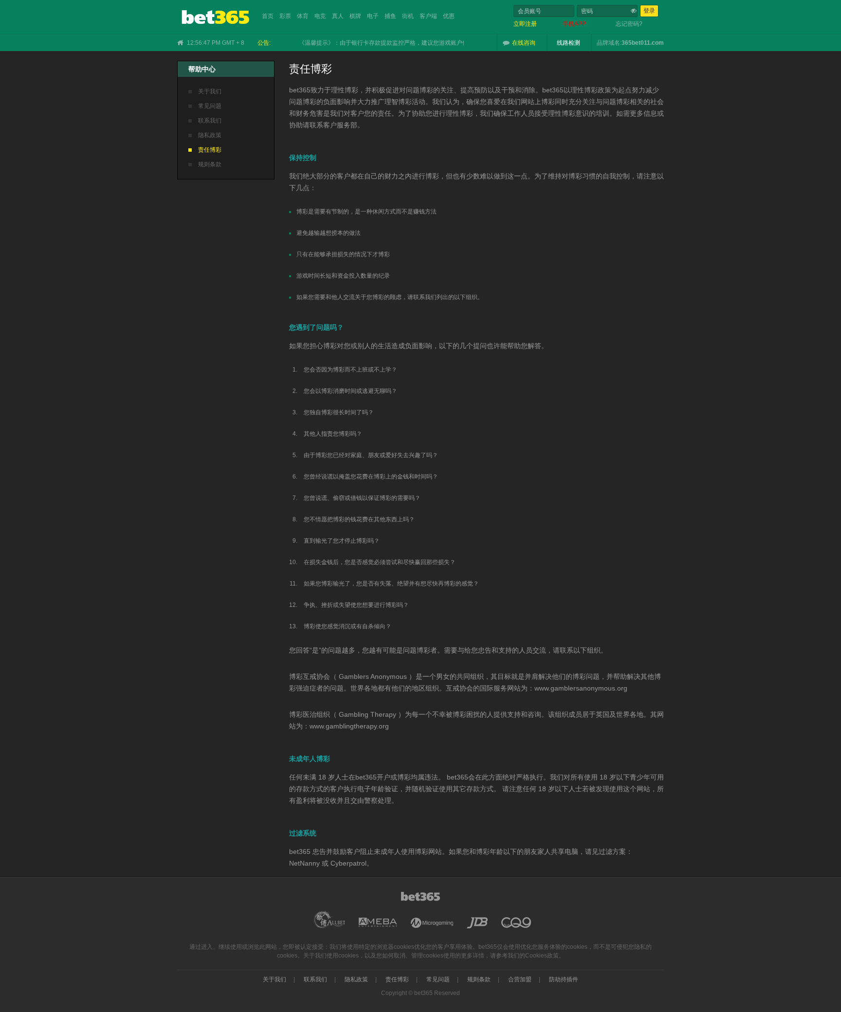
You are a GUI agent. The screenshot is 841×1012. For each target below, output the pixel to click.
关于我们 (209, 91)
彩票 (285, 16)
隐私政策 (209, 135)
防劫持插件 (563, 979)
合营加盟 (519, 979)
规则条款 (209, 164)
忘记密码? (629, 23)
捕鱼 (390, 16)
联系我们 (209, 120)
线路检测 (568, 42)
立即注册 (525, 23)
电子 (373, 16)
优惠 (449, 16)
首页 (268, 16)
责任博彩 (209, 149)
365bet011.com (643, 42)
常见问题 (209, 106)
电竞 (320, 16)
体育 (303, 16)
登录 (649, 10)
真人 (338, 16)
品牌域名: (609, 42)
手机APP (574, 23)
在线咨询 (523, 42)
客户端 (428, 16)
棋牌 (355, 16)
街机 (408, 16)
